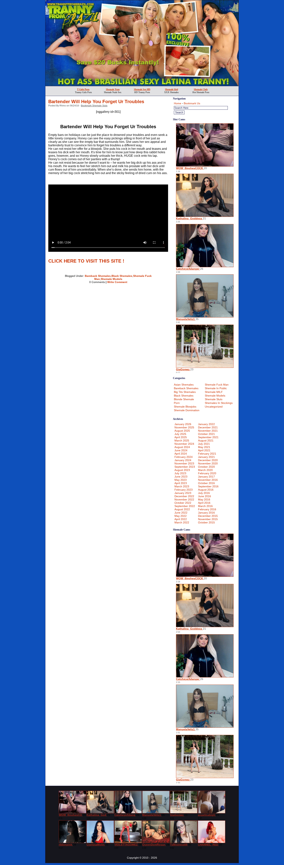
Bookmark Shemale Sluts (94, 105)
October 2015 (206, 522)
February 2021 (207, 453)
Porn (177, 402)
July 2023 (180, 473)
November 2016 (208, 479)
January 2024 (182, 460)
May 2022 (180, 515)
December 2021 (208, 427)
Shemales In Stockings (219, 402)
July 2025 (180, 433)
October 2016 (206, 483)
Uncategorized (214, 406)
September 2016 (208, 486)
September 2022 (184, 506)
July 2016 (204, 492)
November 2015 (208, 519)
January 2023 (182, 492)
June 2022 (180, 512)
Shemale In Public (216, 388)
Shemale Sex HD (142, 89)
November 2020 (208, 463)
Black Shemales (121, 275)
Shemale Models (111, 278)
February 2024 (183, 456)
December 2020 (208, 460)
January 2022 (206, 424)
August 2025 (182, 430)
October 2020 (206, 466)
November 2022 (184, 499)
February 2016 (207, 509)
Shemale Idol (171, 89)
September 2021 (208, 437)
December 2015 (208, 515)
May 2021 (204, 447)
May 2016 (204, 499)
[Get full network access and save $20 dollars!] (142, 85)
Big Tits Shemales (185, 391)
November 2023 (184, 463)
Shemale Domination (186, 410)
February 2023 (183, 489)
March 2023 (181, 486)
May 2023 (180, 479)
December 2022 (184, 496)
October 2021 (206, 433)
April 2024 (180, 453)
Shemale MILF (214, 391)
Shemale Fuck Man (217, 384)
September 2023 (184, 466)
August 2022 (182, 509)
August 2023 (182, 470)
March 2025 (181, 440)
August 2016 (205, 489)
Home (177, 103)
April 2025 (180, 437)
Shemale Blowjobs (185, 406)
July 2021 (204, 443)
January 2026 (182, 424)
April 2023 (180, 483)
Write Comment (117, 282)
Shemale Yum (113, 89)
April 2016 (204, 502)
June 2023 (180, 476)
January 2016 (206, 512)
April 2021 (204, 450)
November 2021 (208, 430)
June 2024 (180, 450)
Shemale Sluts (213, 399)
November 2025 (184, 427)
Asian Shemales (184, 384)
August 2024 (182, 447)
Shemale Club (201, 89)
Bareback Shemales (98, 275)
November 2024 (184, 443)
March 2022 (181, 522)
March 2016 (205, 506)
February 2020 (207, 473)
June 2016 (204, 496)
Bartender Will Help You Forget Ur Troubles (96, 101)
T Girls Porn (83, 89)
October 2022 (182, 502)
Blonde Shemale (184, 399)
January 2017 (206, 476)
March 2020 (205, 470)
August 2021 (205, 440)
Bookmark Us (192, 103)
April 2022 (180, 519)
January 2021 (206, 456)
